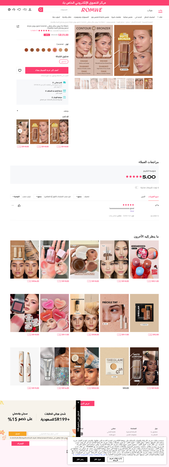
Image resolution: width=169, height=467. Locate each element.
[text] (113, 205)
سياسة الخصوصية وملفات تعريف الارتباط (40, 437)
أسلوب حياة (56, 17)
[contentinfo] (64, 146)
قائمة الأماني (111, 431)
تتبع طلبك (112, 434)
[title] (84, 236)
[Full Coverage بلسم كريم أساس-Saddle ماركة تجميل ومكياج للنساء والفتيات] (84, 366)
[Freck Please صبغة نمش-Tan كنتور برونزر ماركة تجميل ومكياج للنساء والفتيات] (114, 313)
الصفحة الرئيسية (147, 22)
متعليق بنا (154, 431)
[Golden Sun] (66, 50)
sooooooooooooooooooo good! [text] (121, 208)
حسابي (113, 428)
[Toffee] (60, 50)
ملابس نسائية (127, 17)
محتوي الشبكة (62, 56)
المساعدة (133, 428)
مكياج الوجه (120, 22)
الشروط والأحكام (21, 437)
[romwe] (91, 9)
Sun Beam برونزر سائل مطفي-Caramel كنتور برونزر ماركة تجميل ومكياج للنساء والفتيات (47, 27)
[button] (19, 70)
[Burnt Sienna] (49, 50)
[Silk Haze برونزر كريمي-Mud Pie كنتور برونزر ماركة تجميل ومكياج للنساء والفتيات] (84, 259)
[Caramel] (55, 50)
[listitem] (59, 133)
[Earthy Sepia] (26, 50)
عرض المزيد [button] (84, 403)
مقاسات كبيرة (116, 17)
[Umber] (38, 50)
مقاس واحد (115, 216)
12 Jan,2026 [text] (155, 216)
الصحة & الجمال (136, 22)
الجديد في (138, 17)
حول (156, 428)
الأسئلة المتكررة (131, 431)
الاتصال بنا (154, 434)
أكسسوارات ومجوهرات (81, 17)
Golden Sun (128, 216)
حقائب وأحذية (66, 17)
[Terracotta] (43, 50)
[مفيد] (19, 205)
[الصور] (114, 51)
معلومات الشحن (131, 434)
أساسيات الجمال (149, 17)
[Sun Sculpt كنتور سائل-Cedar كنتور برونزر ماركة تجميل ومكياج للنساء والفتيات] (144, 366)
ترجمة (132, 211)
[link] (84, 3)
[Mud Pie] (32, 50)
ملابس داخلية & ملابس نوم (100, 17)
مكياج (128, 22)
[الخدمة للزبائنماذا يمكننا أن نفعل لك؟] (13, 9)
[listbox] (30, 9)
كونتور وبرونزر (111, 22)
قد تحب (65, 116)
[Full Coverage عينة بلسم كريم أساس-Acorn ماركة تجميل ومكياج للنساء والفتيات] (114, 366)
